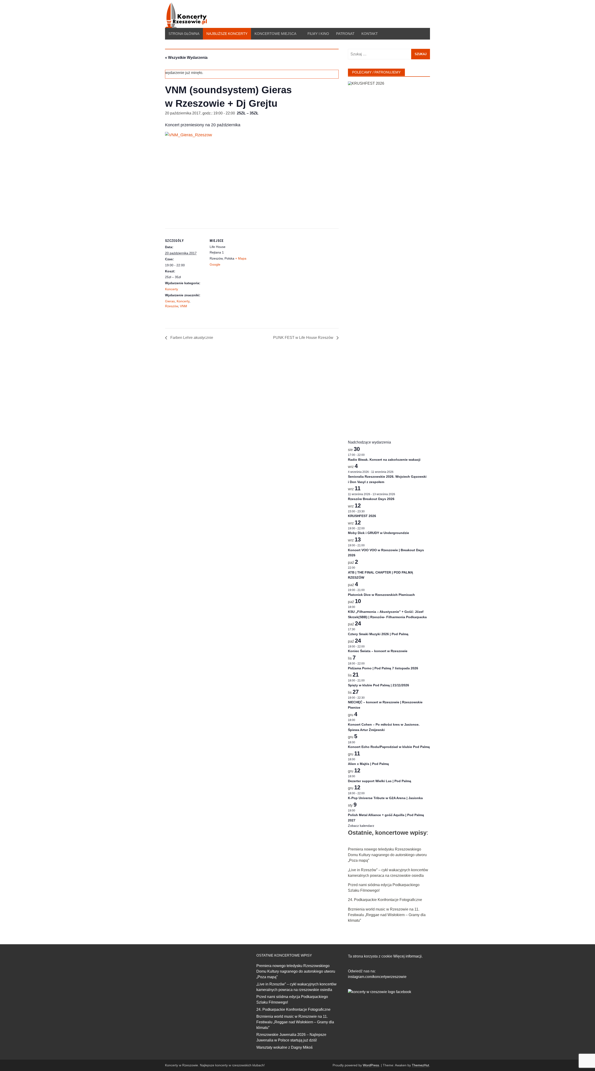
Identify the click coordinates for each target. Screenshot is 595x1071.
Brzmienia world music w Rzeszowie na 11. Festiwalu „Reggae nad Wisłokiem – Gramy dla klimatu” (387, 914)
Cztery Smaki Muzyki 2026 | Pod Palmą (378, 634)
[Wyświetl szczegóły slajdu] (389, 255)
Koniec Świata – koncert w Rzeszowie (377, 651)
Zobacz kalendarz (361, 825)
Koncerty (171, 289)
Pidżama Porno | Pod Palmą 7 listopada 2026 (383, 668)
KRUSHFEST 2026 (362, 516)
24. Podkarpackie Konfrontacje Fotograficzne (385, 900)
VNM (183, 306)
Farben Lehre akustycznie (191, 338)
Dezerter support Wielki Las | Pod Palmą (379, 781)
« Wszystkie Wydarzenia (186, 58)
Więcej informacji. (408, 956)
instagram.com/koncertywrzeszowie (377, 977)
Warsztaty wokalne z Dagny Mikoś (284, 1047)
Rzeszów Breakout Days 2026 (371, 499)
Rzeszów (171, 306)
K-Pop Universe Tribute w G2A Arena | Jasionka (385, 798)
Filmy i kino (318, 34)
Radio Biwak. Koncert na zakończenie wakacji (384, 459)
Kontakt (369, 34)
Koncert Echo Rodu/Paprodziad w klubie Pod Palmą (389, 747)
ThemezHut (420, 1065)
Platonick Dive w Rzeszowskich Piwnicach (381, 595)
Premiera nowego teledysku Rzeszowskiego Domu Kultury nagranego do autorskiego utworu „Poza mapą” (387, 854)
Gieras (170, 301)
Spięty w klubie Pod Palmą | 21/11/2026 (378, 685)
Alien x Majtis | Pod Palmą (368, 764)
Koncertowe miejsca (275, 34)
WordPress (371, 1065)
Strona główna (184, 34)
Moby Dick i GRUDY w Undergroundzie (378, 533)
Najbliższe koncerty (227, 34)
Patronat (345, 34)
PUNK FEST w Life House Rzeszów (303, 338)
